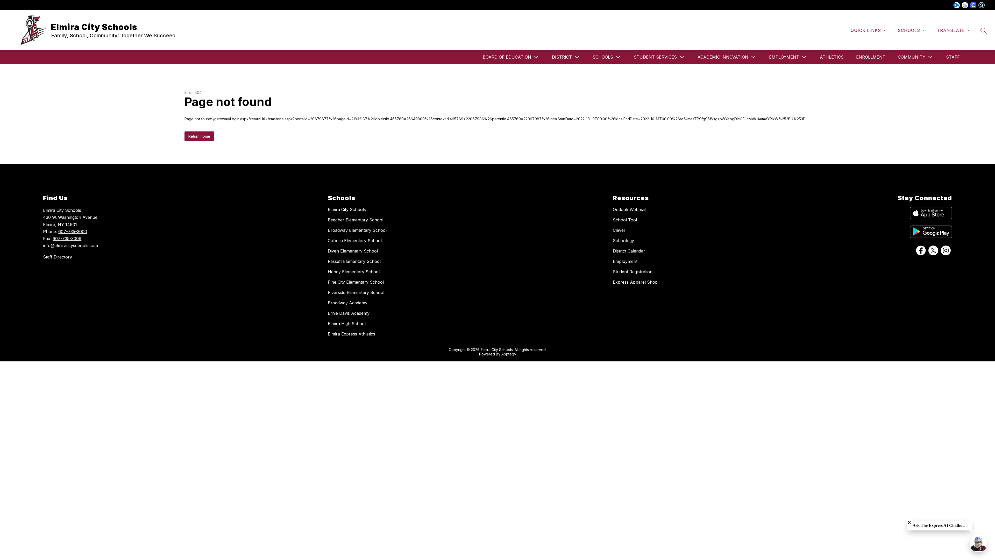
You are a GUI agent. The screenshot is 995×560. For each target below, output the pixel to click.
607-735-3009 (67, 238)
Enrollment (870, 57)
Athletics (832, 57)
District (562, 57)
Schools (603, 57)
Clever (619, 230)
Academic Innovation (723, 57)
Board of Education (507, 57)
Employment (784, 57)
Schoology (623, 240)
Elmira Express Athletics (351, 334)
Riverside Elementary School (356, 292)
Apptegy (508, 354)
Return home (199, 136)
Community (911, 57)
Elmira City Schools (347, 209)
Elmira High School (347, 323)
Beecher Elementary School (355, 219)
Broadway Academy (347, 302)
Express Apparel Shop (635, 282)
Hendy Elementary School (354, 271)
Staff (953, 57)
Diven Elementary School (353, 251)
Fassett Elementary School (354, 261)
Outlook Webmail (629, 209)
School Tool (625, 219)
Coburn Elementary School (355, 240)
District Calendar (629, 251)
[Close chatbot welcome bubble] (909, 522)
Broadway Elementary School (357, 230)
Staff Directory (57, 257)
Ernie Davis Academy (348, 313)
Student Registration (632, 271)
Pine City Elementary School (356, 282)
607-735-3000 (72, 231)
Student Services (655, 57)
